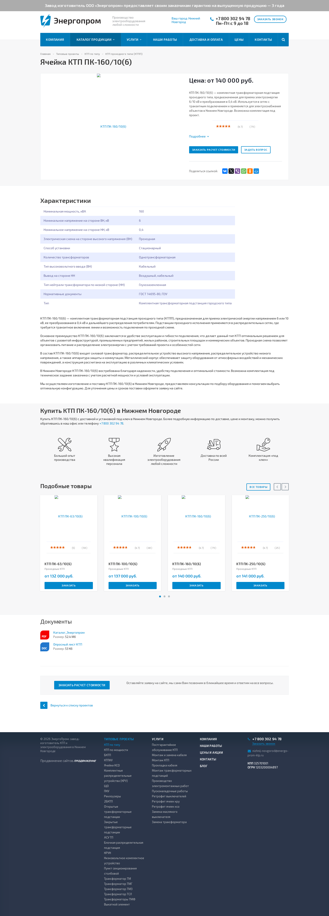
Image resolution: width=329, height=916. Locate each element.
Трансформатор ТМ (117, 878)
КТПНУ (108, 760)
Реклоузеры (112, 796)
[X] (231, 171)
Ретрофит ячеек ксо (165, 806)
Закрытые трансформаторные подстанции (118, 827)
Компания (55, 39)
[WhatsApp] (243, 171)
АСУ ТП (108, 837)
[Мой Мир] (256, 171)
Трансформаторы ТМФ (119, 899)
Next (179, 121)
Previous (46, 121)
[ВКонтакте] (225, 171)
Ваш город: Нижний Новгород (186, 20)
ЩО (106, 786)
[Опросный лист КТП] (44, 646)
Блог (204, 766)
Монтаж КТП (160, 760)
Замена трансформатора (169, 822)
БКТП (107, 755)
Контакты (263, 39)
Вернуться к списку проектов (72, 705)
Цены (239, 39)
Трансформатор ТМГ (118, 884)
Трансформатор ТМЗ (118, 889)
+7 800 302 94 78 (233, 18)
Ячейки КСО (112, 765)
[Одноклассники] (250, 171)
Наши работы (165, 39)
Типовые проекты (119, 739)
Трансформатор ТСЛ (118, 894)
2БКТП (108, 801)
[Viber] (237, 171)
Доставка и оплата (206, 39)
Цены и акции (211, 752)
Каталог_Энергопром (69, 632)
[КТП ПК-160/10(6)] (111, 126)
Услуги (133, 39)
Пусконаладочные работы (170, 791)
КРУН (107, 853)
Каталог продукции (95, 39)
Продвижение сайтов (57, 761)
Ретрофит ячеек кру (166, 801)
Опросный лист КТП (67, 644)
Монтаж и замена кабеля (169, 755)
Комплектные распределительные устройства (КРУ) (118, 776)
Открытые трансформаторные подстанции (118, 812)
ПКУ (106, 791)
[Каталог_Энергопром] (44, 635)
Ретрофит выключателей (169, 796)
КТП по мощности (116, 750)
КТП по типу (112, 745)
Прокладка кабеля (164, 765)
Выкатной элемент (117, 904)
